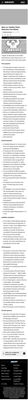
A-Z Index (4, 384)
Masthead (16, 365)
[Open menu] (2, 2)
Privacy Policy (17, 373)
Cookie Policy (17, 376)
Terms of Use (5, 376)
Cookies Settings (18, 384)
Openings (4, 368)
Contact (15, 368)
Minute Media (8, 387)
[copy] (11, 35)
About (3, 365)
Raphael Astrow (7, 32)
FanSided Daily (17, 371)
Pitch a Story (5, 373)
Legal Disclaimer (6, 379)
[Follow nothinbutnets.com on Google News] (24, 353)
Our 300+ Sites (5, 371)
